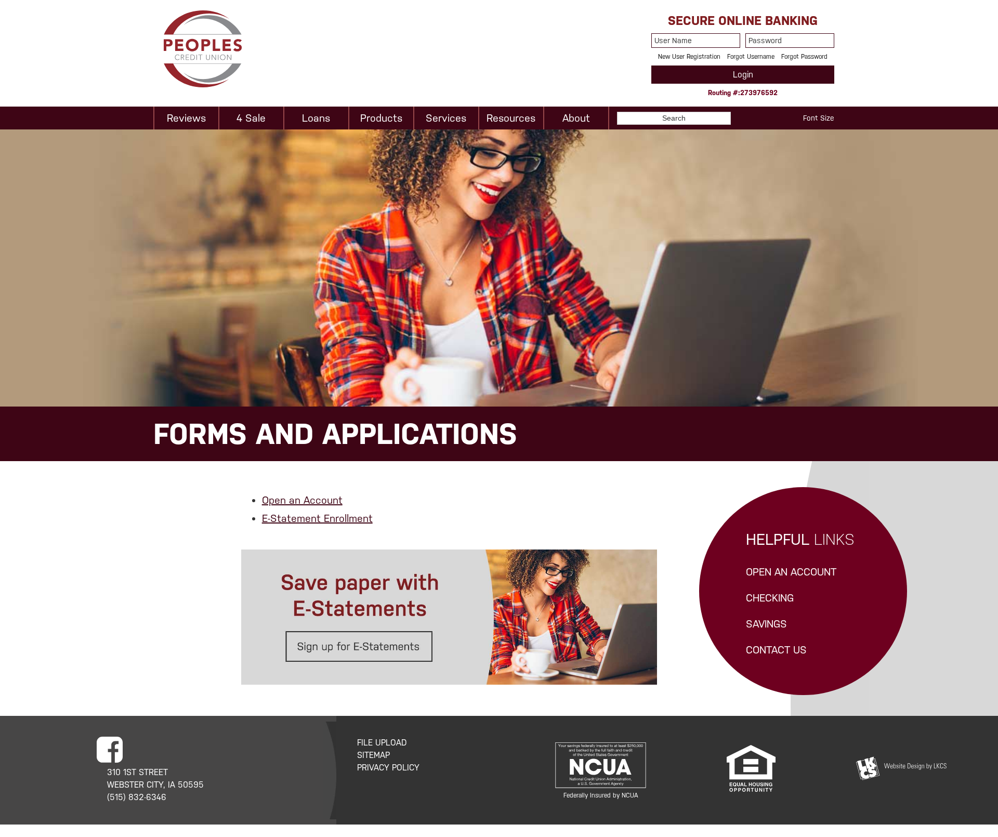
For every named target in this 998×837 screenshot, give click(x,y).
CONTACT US (776, 650)
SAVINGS (766, 624)
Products (381, 118)
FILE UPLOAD (382, 743)
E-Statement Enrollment (317, 518)
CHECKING (770, 598)
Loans (316, 118)
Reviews (186, 118)
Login (743, 75)
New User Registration (689, 56)
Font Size (818, 118)
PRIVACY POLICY (388, 768)
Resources (511, 118)
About (576, 118)
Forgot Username (750, 56)
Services (446, 118)
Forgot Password (804, 56)
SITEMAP (373, 755)
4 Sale (251, 118)
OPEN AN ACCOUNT (791, 572)
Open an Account (302, 500)
